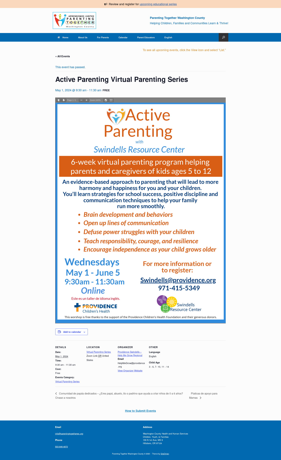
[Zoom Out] (81, 100)
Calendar (123, 37)
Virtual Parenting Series (67, 381)
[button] (223, 37)
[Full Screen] (111, 100)
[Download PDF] (105, 100)
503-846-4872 (61, 446)
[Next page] (63, 100)
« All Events (62, 56)
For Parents (103, 37)
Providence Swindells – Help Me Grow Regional (130, 353)
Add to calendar (72, 331)
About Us (82, 37)
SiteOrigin (165, 453)
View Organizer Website (130, 370)
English (168, 37)
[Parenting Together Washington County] (74, 20)
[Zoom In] (86, 100)
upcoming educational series (158, 4)
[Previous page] (58, 100)
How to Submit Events (140, 411)
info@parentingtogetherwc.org (69, 433)
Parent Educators (146, 37)
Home (65, 37)
